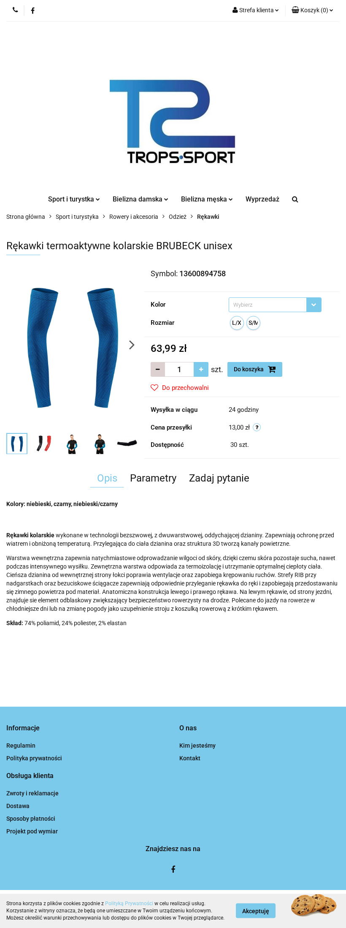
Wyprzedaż (262, 199)
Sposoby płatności (30, 818)
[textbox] (267, 304)
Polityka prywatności (34, 758)
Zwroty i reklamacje (32, 793)
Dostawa (18, 806)
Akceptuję (255, 911)
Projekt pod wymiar (32, 831)
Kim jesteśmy (197, 745)
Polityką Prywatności (129, 903)
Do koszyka (249, 369)
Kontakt (189, 758)
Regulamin (20, 745)
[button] (312, 10)
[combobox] (275, 304)
